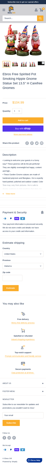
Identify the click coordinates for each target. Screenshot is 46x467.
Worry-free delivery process (23, 323)
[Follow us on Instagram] (9, 438)
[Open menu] (4, 10)
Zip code (6, 272)
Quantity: (7, 111)
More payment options (23, 134)
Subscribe (11, 423)
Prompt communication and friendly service (23, 356)
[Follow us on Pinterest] (14, 438)
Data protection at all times (23, 373)
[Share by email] (41, 143)
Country (6, 248)
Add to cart (23, 120)
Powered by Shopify (10, 462)
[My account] (36, 10)
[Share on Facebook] (27, 143)
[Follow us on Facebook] (4, 438)
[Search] (40, 18)
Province (6, 260)
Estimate (10, 288)
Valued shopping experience (23, 339)
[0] (41, 9)
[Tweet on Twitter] (37, 143)
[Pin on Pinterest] (32, 143)
